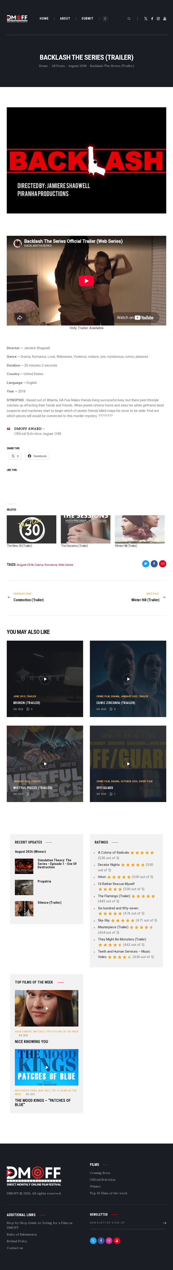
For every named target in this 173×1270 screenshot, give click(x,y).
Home (43, 66)
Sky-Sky (104, 920)
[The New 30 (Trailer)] (31, 529)
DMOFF (13, 1193)
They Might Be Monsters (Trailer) (122, 939)
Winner (95, 1186)
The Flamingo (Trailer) (114, 896)
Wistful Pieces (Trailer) (32, 788)
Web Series (65, 564)
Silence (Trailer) (49, 903)
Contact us (15, 1248)
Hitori (102, 877)
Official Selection (102, 1180)
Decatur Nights (109, 865)
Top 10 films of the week (62, 1031)
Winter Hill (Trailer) (126, 546)
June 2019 (19, 696)
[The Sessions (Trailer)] (85, 529)
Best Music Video (26, 1090)
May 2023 (38, 1031)
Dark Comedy (23, 1031)
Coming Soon (100, 1173)
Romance (51, 564)
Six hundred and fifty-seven (118, 908)
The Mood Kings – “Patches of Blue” (43, 1102)
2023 (23, 1035)
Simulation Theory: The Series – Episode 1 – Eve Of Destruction (57, 864)
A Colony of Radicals (113, 852)
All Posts (58, 66)
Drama (39, 564)
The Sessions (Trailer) (74, 546)
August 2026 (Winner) (30, 852)
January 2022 (21, 781)
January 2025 (129, 696)
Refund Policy (17, 1241)
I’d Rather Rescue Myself (116, 884)
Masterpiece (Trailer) (113, 927)
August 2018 (77, 66)
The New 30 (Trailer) (19, 546)
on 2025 (101, 709)
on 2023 (18, 709)
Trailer (31, 696)
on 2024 (101, 794)
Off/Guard (104, 788)
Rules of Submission (22, 1234)
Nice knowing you (31, 1042)
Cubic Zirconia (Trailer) (115, 703)
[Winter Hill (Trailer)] (139, 529)
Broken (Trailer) (26, 703)
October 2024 (129, 781)
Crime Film (103, 696)
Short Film (146, 781)
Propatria (44, 881)
